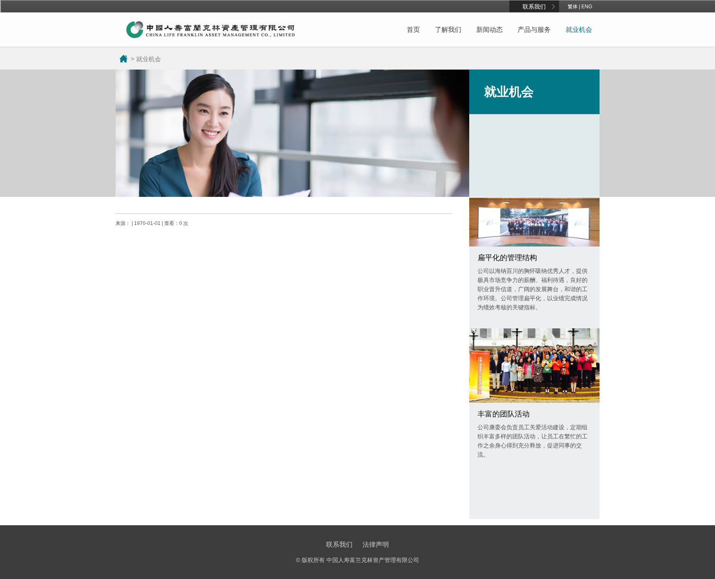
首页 (413, 29)
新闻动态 (489, 29)
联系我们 (534, 6)
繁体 (573, 7)
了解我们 (448, 29)
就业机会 (579, 29)
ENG (586, 7)
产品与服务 (534, 29)
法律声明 (375, 544)
